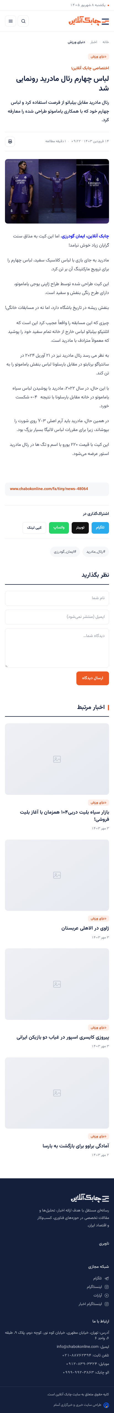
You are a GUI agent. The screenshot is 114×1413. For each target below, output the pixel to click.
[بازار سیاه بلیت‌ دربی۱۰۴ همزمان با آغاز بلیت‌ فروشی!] (57, 759)
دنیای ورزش (98, 56)
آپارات (98, 1295)
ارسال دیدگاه (92, 678)
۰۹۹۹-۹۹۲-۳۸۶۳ (78, 1373)
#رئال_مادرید (95, 552)
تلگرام (100, 527)
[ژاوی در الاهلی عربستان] (57, 875)
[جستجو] (23, 21)
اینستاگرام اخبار (90, 1304)
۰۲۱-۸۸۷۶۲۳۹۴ (76, 1356)
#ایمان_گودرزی (65, 552)
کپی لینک (34, 528)
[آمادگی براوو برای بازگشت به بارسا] (57, 1093)
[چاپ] (10, 142)
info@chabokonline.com (78, 1347)
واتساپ (58, 527)
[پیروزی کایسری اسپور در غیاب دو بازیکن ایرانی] (57, 984)
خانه (106, 42)
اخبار (93, 42)
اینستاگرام (94, 1287)
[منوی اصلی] (10, 21)
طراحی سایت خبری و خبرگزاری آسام (77, 1405)
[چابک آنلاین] (89, 21)
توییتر (80, 527)
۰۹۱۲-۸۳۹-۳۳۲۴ (81, 1364)
